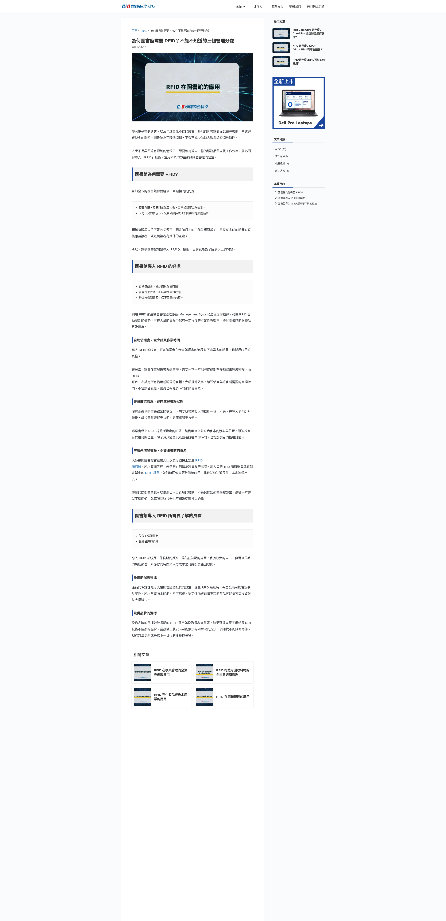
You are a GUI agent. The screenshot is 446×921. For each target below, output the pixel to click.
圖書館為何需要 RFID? (290, 192)
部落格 (258, 6)
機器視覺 (282, 163)
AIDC (280, 149)
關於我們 (277, 6)
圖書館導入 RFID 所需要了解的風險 (297, 203)
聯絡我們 (295, 6)
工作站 (281, 156)
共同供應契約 (316, 6)
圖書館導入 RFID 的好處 (291, 198)
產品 (239, 6)
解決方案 (282, 170)
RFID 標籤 (152, 473)
